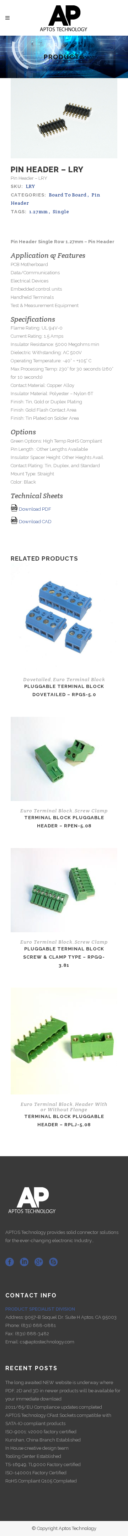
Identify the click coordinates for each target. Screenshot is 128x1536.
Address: (15, 1317)
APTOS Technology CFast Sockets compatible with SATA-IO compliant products (58, 1419)
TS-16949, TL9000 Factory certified (43, 1464)
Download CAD (35, 521)
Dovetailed (37, 679)
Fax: (10, 1333)
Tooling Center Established (33, 1456)
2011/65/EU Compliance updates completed (53, 1407)
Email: (12, 1341)
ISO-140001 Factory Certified (35, 1472)
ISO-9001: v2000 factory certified (40, 1431)
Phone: (13, 1325)
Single (61, 211)
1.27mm (38, 211)
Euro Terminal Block (79, 679)
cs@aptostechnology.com (47, 1341)
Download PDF (34, 509)
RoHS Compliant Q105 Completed (41, 1481)
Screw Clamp (91, 810)
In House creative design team (37, 1448)
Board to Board (67, 195)
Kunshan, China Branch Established (43, 1440)
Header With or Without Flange (74, 1107)
